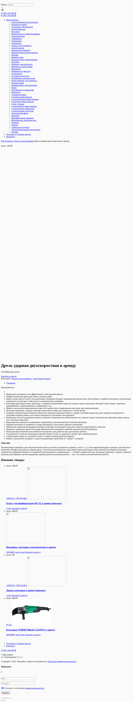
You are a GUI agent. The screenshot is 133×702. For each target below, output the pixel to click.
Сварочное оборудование (22, 102)
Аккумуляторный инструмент (24, 22)
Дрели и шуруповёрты (21, 45)
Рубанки (15, 123)
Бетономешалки (18, 29)
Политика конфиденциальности (62, 661)
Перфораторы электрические (24, 85)
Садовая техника (18, 95)
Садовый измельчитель (21, 97)
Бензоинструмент (19, 24)
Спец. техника (17, 104)
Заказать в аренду (9, 376)
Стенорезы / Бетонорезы (22, 27)
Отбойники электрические (23, 78)
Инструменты (12, 20)
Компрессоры (17, 57)
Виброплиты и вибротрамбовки (25, 34)
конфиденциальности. (35, 688)
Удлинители (16, 74)
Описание (10, 383)
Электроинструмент (20, 127)
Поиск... (4, 5)
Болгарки (15, 31)
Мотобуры (16, 69)
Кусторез (15, 62)
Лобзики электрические (22, 64)
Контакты (10, 137)
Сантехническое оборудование (25, 99)
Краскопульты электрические (24, 60)
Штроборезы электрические (23, 120)
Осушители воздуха (20, 76)
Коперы (14, 55)
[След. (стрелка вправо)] (5, 700)
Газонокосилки (18, 36)
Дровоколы (16, 43)
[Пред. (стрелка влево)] (2, 700)
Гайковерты (16, 38)
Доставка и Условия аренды (18, 134)
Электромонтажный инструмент (25, 130)
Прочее (14, 125)
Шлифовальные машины (22, 118)
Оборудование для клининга (24, 81)
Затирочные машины (20, 50)
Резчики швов (17, 83)
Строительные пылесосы (22, 111)
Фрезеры (15, 116)
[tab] (69, 383)
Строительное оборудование (24, 106)
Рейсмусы (15, 92)
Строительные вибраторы (22, 109)
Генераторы (16, 41)
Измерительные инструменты (24, 53)
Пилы (14, 88)
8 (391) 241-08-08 (8, 13)
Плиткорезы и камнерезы (22, 90)
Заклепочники (17, 48)
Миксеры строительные (22, 67)
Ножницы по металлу (21, 71)
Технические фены (19, 113)
